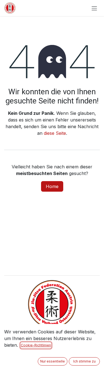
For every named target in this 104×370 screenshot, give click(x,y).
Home (52, 186)
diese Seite (55, 133)
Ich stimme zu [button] (84, 361)
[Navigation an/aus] (94, 8)
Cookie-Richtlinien (36, 345)
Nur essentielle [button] (52, 361)
